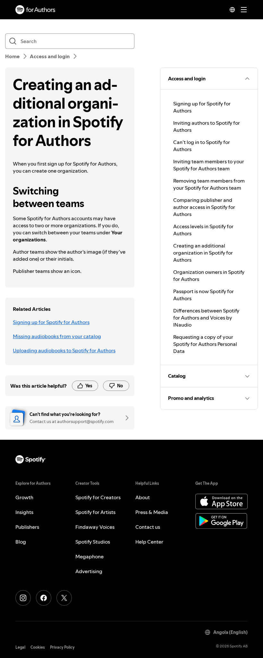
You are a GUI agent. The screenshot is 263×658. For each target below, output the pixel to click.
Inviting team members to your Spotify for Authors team (208, 165)
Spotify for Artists (95, 512)
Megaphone (89, 556)
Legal (20, 647)
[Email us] (124, 418)
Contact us (147, 526)
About (142, 497)
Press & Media (151, 512)
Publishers (27, 526)
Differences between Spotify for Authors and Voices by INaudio (206, 317)
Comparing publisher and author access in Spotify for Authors (204, 207)
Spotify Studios (92, 541)
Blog (20, 541)
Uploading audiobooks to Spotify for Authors (64, 350)
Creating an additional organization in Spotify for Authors (203, 252)
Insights (24, 512)
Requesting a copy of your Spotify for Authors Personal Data (205, 344)
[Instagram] (23, 598)
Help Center (149, 541)
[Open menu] (244, 9)
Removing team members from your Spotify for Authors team (209, 184)
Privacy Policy (62, 647)
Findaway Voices (95, 526)
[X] (64, 598)
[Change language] (232, 10)
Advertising (88, 571)
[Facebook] (43, 598)
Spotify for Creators (98, 497)
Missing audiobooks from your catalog (57, 336)
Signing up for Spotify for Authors (51, 322)
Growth (24, 497)
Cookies (37, 647)
